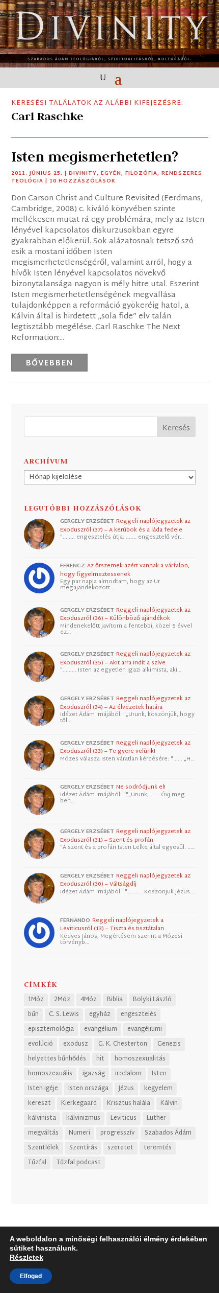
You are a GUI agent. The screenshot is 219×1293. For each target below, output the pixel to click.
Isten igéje (43, 1088)
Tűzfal (37, 1162)
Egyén (111, 173)
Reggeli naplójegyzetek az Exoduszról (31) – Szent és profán (125, 835)
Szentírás (83, 1147)
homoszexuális (50, 1073)
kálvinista (42, 1118)
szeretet (120, 1147)
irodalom (128, 1073)
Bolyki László (152, 999)
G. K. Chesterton (122, 1044)
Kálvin (169, 1103)
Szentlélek (43, 1147)
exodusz (75, 1044)
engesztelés (138, 1014)
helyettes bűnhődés (57, 1059)
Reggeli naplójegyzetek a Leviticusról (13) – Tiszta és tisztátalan (112, 924)
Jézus (126, 1088)
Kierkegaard (79, 1103)
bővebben (49, 364)
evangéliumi (144, 1029)
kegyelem (158, 1088)
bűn (33, 1014)
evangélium (100, 1029)
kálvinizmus (83, 1118)
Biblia (115, 999)
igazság (94, 1073)
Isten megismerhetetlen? (94, 157)
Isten (159, 1073)
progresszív (117, 1133)
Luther (156, 1118)
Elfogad (31, 1276)
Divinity (83, 173)
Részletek (26, 1257)
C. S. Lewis (64, 1014)
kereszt (39, 1103)
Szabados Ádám (168, 1133)
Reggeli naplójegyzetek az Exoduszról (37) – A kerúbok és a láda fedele (125, 525)
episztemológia (51, 1029)
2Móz (62, 999)
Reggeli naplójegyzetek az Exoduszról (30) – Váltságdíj (125, 880)
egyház (100, 1014)
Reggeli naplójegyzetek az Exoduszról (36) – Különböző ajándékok (125, 614)
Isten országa (88, 1088)
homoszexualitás (140, 1059)
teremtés (158, 1147)
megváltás (43, 1133)
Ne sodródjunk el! (141, 787)
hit (100, 1059)
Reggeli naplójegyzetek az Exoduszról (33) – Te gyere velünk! (125, 747)
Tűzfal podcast (79, 1162)
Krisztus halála (128, 1103)
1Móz (36, 999)
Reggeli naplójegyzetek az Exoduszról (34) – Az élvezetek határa (125, 703)
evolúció (40, 1044)
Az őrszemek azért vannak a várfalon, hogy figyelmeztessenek (124, 570)
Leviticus (123, 1118)
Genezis (169, 1044)
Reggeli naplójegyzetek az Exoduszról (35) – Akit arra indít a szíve (125, 658)
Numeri (79, 1133)
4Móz (88, 999)
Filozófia (141, 173)
